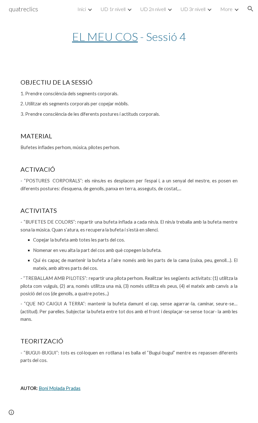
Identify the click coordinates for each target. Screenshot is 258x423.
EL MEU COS (105, 36)
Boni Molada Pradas (60, 388)
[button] (250, 8)
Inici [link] (81, 9)
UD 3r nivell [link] (193, 9)
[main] (129, 36)
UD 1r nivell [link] (113, 9)
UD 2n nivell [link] (153, 9)
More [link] (226, 9)
